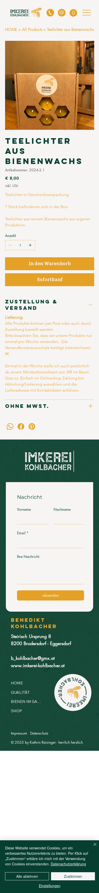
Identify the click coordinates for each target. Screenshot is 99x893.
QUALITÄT (20, 692)
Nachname (62, 509)
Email (22, 533)
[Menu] (86, 12)
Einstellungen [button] (49, 885)
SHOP (16, 710)
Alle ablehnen (27, 876)
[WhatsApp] (10, 426)
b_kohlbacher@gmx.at (33, 658)
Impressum (19, 733)
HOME (17, 683)
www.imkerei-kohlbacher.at (37, 665)
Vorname (24, 509)
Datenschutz (39, 733)
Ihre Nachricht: (28, 556)
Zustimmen (73, 876)
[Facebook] (21, 426)
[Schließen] (92, 847)
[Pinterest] (32, 426)
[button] (73, 13)
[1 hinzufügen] (30, 245)
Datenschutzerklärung (68, 863)
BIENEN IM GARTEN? (26, 701)
